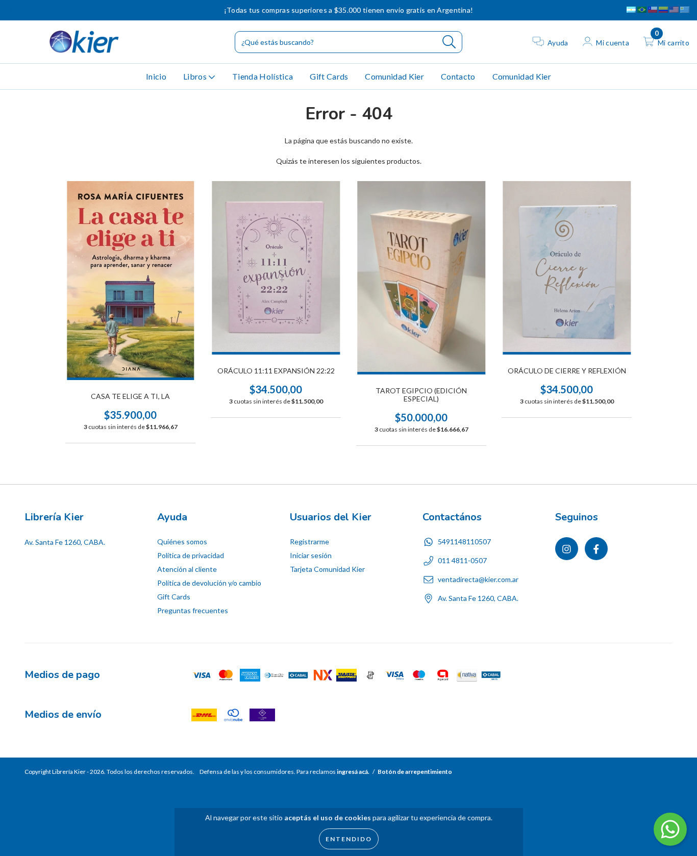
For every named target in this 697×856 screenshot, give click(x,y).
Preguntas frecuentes (192, 610)
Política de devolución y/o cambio (209, 582)
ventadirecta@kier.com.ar (478, 579)
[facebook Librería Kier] (29, 10)
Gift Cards (329, 76)
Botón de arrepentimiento (415, 771)
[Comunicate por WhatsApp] (670, 829)
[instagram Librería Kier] (15, 10)
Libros (195, 76)
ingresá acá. (353, 771)
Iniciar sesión (311, 555)
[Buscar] (449, 42)
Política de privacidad (190, 555)
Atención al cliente (187, 569)
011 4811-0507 (462, 560)
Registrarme (309, 541)
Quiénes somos (182, 541)
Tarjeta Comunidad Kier (327, 569)
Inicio (156, 76)
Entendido (349, 839)
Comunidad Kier (394, 76)
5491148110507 (464, 541)
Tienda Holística (262, 76)
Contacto (458, 76)
